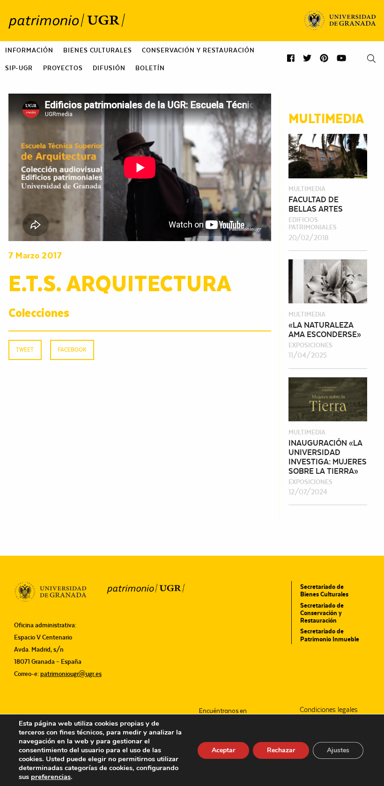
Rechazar (281, 750)
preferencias (51, 776)
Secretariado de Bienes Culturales (324, 590)
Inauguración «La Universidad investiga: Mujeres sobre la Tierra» (327, 457)
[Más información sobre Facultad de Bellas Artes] (327, 155)
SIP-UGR (19, 68)
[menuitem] (29, 50)
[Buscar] (371, 58)
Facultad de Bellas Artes (315, 204)
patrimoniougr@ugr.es (71, 673)
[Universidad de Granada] (340, 20)
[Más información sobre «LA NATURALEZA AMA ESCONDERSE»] (327, 280)
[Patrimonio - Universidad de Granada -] (66, 20)
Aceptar (223, 750)
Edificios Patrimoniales (312, 223)
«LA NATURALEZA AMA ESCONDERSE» (324, 329)
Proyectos (63, 68)
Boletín (149, 68)
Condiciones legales (329, 709)
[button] (291, 58)
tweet (25, 349)
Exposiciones (310, 345)
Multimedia (306, 188)
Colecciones (38, 312)
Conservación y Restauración (198, 50)
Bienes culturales (97, 50)
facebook (72, 349)
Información (29, 50)
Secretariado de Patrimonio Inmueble (329, 634)
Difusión (109, 68)
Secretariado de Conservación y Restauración (322, 613)
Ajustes (338, 750)
